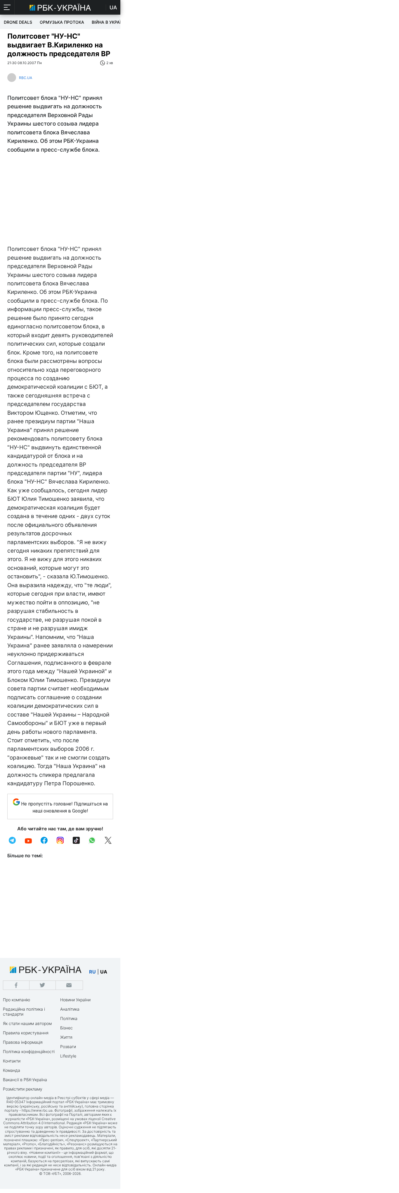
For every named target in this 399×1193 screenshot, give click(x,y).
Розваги (68, 1046)
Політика (68, 1018)
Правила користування (25, 1032)
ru (92, 972)
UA (113, 7)
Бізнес (66, 1027)
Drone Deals (18, 22)
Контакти (11, 1060)
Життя (66, 1037)
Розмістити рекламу (22, 1088)
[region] (60, 201)
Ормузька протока (62, 22)
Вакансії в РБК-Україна (25, 1079)
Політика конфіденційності (29, 1051)
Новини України (75, 999)
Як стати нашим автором (27, 1023)
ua (103, 972)
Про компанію (16, 999)
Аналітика (69, 1009)
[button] (7, 7)
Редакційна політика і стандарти (24, 1012)
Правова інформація (23, 1042)
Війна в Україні (108, 22)
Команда (11, 1070)
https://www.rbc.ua (37, 1110)
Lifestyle (68, 1055)
